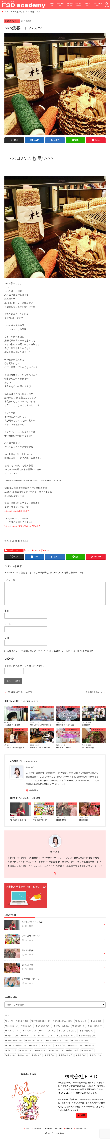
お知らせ (87, 4)
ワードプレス (80, 1040)
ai (10, 1021)
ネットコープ (47, 1035)
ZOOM (80, 1026)
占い (11, 1050)
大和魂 (26, 1050)
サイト (7, 638)
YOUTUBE (62, 1026)
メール (7, 624)
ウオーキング (48, 1031)
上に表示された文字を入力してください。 (24, 666)
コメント (9, 580)
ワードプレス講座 (16, 1045)
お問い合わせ (97, 4)
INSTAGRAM (63, 1021)
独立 (11, 1055)
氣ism (88, 1050)
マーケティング (35, 1040)
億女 (61, 1045)
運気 (37, 1055)
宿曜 (41, 1050)
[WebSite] (32, 790)
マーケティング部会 (58, 1040)
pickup (12, 1026)
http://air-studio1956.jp (15, 511)
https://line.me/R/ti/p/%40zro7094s (20, 526)
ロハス (46, 550)
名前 (6, 611)
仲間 (35, 1045)
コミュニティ (68, 1031)
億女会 (76, 1045)
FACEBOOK (42, 1021)
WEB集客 (60, 4)
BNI (23, 1021)
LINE (97, 1021)
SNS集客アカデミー (12, 21)
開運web (66, 1055)
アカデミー (13, 1031)
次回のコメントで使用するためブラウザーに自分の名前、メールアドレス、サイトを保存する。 (51, 651)
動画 (91, 1045)
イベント (30, 1031)
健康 (48, 1045)
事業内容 (70, 4)
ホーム (52, 4)
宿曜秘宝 (57, 1050)
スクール (12, 1035)
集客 (82, 1055)
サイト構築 (88, 1031)
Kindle (83, 1021)
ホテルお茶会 (88, 1035)
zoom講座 (96, 1026)
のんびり (37, 550)
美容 (24, 1055)
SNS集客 (44, 1026)
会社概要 (81, 1115)
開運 (51, 1055)
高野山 (96, 1055)
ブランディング (67, 1035)
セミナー (29, 1035)
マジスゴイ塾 (14, 1040)
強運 (73, 1050)
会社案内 (78, 4)
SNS (27, 550)
